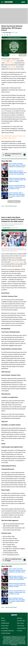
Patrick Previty (6, 227)
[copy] (10, 35)
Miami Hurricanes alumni (17, 262)
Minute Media (8, 636)
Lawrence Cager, (9, 63)
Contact (3, 620)
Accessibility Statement (7, 630)
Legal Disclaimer (21, 628)
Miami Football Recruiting (11, 206)
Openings (19, 618)
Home (2, 206)
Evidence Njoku (11, 67)
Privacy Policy (4, 625)
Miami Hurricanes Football (11, 607)
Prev (5, 55)
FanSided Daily (5, 623)
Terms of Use (20, 625)
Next (22, 55)
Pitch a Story (20, 623)
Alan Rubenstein (7, 32)
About (2, 618)
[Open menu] (2, 2)
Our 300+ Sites (21, 620)
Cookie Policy (4, 628)
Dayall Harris (12, 60)
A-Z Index (19, 630)
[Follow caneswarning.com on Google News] (25, 155)
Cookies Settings (5, 633)
